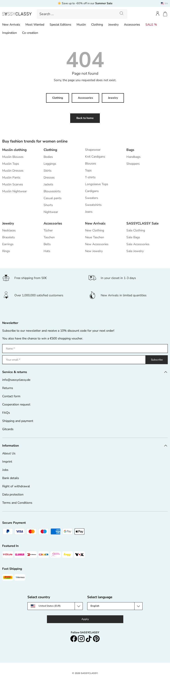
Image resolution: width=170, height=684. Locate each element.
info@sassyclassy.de (16, 380)
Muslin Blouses (12, 157)
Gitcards (8, 429)
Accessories (132, 24)
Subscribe (157, 359)
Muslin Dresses (12, 170)
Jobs (5, 470)
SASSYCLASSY (89, 673)
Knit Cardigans (95, 156)
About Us (8, 453)
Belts (47, 244)
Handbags (133, 157)
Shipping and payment (17, 421)
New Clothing (94, 230)
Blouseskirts (52, 191)
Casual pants (53, 198)
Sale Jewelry (135, 251)
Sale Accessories (137, 244)
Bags (130, 149)
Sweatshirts (93, 205)
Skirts (48, 170)
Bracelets (8, 237)
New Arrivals (11, 24)
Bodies (48, 157)
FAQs (6, 413)
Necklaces (9, 230)
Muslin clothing (14, 149)
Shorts (48, 205)
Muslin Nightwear (14, 191)
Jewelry (113, 24)
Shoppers (133, 164)
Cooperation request (16, 404)
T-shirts (90, 177)
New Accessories (96, 244)
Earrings (8, 244)
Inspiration (9, 33)
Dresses (49, 177)
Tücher (48, 230)
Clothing (97, 24)
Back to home (85, 118)
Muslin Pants (11, 177)
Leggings (50, 164)
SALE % (151, 24)
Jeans (89, 212)
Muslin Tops (10, 164)
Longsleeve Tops (96, 184)
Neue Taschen (94, 237)
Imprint (7, 461)
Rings (6, 251)
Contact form (11, 396)
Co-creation (30, 33)
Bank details (10, 478)
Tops (88, 170)
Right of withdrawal (16, 486)
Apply (85, 619)
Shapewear (92, 150)
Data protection (12, 494)
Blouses (90, 163)
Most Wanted (34, 24)
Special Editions (60, 24)
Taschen (49, 237)
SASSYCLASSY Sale (142, 223)
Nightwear (51, 212)
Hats (47, 251)
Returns (7, 388)
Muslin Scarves (12, 184)
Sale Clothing (135, 230)
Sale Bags (133, 237)
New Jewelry (94, 251)
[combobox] (82, 14)
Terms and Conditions (17, 503)
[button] (165, 13)
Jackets (48, 184)
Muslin (81, 24)
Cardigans (92, 191)
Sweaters (91, 198)
